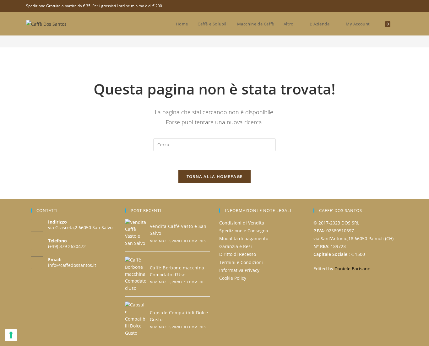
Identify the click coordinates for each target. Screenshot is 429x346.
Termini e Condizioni (241, 262)
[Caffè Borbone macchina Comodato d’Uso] (135, 274)
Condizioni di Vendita (241, 223)
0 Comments (194, 241)
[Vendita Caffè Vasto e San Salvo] (135, 233)
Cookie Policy (232, 278)
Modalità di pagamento (243, 238)
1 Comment (194, 282)
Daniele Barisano (352, 269)
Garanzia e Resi (235, 246)
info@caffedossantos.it (72, 265)
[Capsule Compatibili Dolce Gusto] (135, 319)
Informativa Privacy (239, 270)
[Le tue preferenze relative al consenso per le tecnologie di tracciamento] (11, 335)
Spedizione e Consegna (243, 231)
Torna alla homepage (215, 176)
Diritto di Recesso (237, 254)
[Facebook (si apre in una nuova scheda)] (400, 6)
